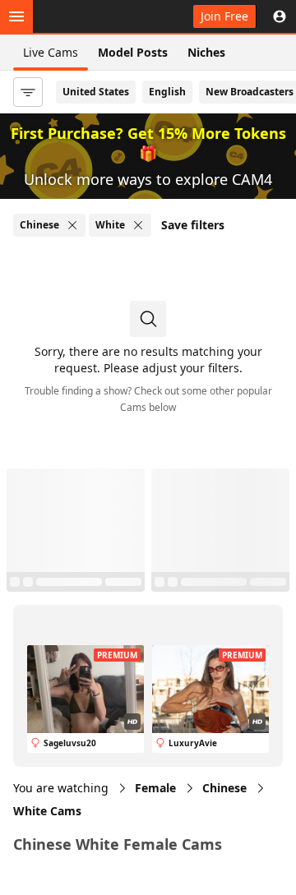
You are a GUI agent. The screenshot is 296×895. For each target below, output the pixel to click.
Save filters (192, 225)
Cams (47, 811)
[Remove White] (138, 225)
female (155, 788)
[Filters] (28, 92)
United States (95, 92)
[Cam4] (88, 16)
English (167, 92)
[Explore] (16, 16)
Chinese (224, 788)
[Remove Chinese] (72, 225)
